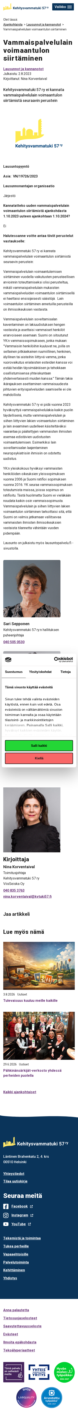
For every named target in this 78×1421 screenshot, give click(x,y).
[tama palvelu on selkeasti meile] (13, 1372)
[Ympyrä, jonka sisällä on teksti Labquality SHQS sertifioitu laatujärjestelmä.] (26, 1397)
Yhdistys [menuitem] (10, 1278)
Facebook (19, 1206)
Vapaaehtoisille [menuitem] (15, 1254)
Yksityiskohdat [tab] (40, 672)
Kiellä (39, 758)
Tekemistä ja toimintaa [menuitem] (22, 1238)
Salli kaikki (39, 745)
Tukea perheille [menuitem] (16, 1246)
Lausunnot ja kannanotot (43, 24)
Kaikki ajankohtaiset (19, 1092)
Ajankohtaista (13, 24)
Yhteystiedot (13, 1174)
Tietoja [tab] (65, 672)
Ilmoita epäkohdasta (19, 1342)
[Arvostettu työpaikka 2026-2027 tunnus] (51, 1397)
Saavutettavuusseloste (22, 1326)
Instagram (19, 1215)
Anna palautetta (16, 1310)
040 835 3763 (13, 890)
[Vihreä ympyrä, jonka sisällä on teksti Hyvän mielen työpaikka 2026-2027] (64, 1372)
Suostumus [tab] (14, 672)
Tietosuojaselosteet (20, 1318)
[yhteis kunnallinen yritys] (39, 1372)
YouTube (18, 1224)
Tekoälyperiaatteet (19, 1350)
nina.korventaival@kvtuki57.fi (27, 896)
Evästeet (10, 1334)
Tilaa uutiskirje (15, 1181)
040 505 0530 (13, 642)
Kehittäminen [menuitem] (14, 1270)
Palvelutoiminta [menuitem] (16, 1262)
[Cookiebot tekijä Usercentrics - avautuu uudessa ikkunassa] (55, 659)
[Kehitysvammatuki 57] (26, 7)
